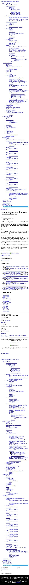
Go (18, 567)
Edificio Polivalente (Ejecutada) (18, 94)
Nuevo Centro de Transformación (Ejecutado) (18, 90)
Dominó (7, 154)
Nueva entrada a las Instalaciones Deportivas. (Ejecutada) (18, 96)
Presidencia (11, 30)
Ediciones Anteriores (13, 122)
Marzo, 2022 (6, 309)
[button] (4, 209)
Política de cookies (16, 348)
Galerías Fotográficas (10, 108)
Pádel (7, 169)
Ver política (18, 582)
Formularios (11, 23)
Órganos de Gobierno (10, 6)
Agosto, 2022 (6, 303)
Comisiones (11, 8)
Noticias (13, 61)
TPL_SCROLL (4, 569)
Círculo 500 (8, 106)
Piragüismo (8, 174)
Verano (7, 72)
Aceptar (14, 582)
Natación (8, 164)
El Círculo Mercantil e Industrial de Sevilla (18, 46)
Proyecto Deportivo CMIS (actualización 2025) (16, 189)
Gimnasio (8, 159)
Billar (7, 152)
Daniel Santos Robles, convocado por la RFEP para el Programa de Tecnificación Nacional (15, 274)
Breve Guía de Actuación (14, 196)
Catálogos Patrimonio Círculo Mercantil (14, 112)
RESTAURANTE (7, 201)
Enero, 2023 (5, 297)
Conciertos (8, 125)
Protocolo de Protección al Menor (13, 192)
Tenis (7, 183)
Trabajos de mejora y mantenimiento (13, 66)
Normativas (11, 24)
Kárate (7, 162)
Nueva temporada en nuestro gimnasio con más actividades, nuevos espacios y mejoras (14, 271)
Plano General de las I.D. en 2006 (16, 80)
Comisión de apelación (16, 14)
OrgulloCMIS (9, 188)
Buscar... (2, 567)
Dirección (11, 29)
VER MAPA (3, 322)
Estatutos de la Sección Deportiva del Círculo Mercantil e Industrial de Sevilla (18, 20)
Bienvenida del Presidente (11, 4)
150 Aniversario (12, 55)
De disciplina (14, 11)
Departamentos (9, 28)
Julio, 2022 (5, 304)
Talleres (7, 130)
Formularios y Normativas (11, 22)
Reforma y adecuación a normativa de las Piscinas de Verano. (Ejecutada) (17, 88)
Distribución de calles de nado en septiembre (16, 266)
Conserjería (11, 38)
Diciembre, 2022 (6, 298)
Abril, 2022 (5, 308)
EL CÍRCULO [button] (6, 3)
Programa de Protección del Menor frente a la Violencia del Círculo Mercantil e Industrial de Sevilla (18, 194)
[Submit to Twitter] (14, 253)
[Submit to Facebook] (5, 253)
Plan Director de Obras (11, 75)
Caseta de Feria (12, 43)
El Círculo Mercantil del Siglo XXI (16, 49)
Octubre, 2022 (6, 301)
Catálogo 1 (11, 113)
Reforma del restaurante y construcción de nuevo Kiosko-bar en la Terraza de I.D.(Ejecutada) (18, 83)
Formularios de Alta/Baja (11, 190)
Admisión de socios (15, 12)
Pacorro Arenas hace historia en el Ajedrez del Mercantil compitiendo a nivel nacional (14, 286)
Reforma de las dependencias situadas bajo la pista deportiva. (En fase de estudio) (18, 99)
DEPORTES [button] (6, 137)
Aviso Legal (24, 347)
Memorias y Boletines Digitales (12, 103)
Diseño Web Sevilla (5, 353)
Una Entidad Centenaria (14, 48)
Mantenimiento (12, 37)
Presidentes (11, 54)
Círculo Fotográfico (10, 136)
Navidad (8, 68)
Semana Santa (9, 70)
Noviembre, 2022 (7, 300)
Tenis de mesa (9, 185)
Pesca (7, 172)
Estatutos (8, 15)
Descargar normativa (5, 250)
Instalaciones (8, 39)
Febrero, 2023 (6, 296)
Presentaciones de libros (11, 127)
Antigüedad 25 (12, 53)
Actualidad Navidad (13, 69)
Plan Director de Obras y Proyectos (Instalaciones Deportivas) (16, 78)
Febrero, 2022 (6, 311)
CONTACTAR (6, 203)
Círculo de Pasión (9, 120)
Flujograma (11, 199)
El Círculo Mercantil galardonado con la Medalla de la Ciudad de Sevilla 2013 (17, 51)
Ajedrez (7, 147)
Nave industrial (12, 44)
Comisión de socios (15, 13)
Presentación (11, 121)
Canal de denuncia (13, 198)
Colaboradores (9, 25)
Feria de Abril (9, 71)
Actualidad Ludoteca (13, 134)
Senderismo (8, 180)
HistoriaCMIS (9, 65)
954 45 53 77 (7, 320)
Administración (12, 32)
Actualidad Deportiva (13, 148)
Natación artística (9, 167)
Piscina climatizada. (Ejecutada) (18, 97)
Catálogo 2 (11, 115)
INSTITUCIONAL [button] (7, 63)
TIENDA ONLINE (7, 204)
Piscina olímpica (9, 179)
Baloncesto (8, 149)
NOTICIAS (5, 200)
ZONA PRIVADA (8, 206)
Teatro (7, 128)
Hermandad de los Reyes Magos (13, 107)
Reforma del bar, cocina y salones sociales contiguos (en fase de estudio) (18, 102)
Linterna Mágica (9, 132)
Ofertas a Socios (9, 111)
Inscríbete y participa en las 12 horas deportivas (16, 283)
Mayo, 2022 (5, 307)
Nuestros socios (9, 105)
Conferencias (9, 126)
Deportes (10, 35)
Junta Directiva (12, 7)
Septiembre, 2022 (7, 302)
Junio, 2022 (5, 306)
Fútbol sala (8, 157)
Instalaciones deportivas (14, 41)
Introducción (11, 76)
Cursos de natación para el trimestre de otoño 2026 (17, 268)
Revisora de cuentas (15, 9)
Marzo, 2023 (6, 295)
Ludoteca (8, 133)
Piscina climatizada (10, 177)
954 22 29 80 (5, 331)
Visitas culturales (9, 131)
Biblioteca (8, 118)
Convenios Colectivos (10, 110)
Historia (7, 45)
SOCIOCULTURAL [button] (7, 116)
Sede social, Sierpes (13, 40)
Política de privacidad (6, 348)
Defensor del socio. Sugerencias (15, 27)
